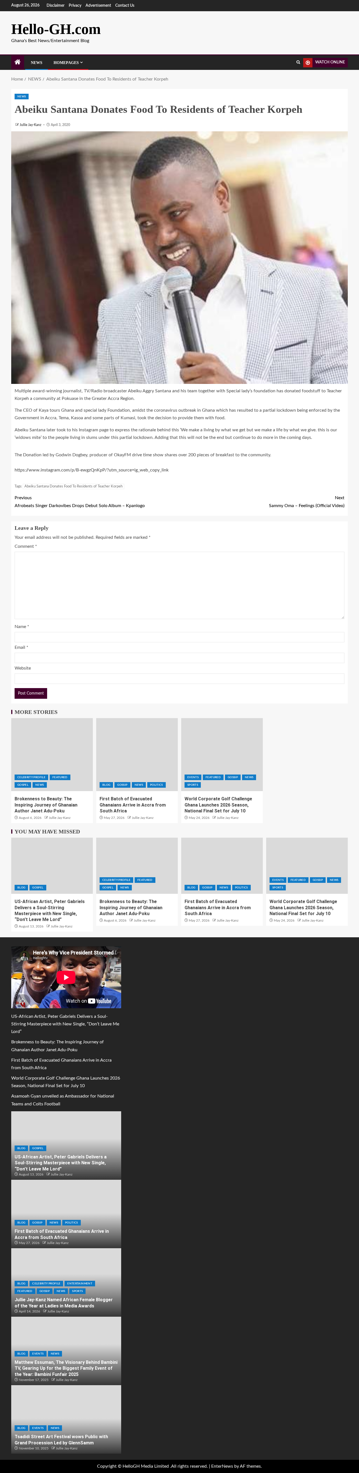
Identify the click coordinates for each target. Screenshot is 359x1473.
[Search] (298, 62)
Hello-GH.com (56, 29)
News (36, 63)
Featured (60, 777)
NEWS (21, 96)
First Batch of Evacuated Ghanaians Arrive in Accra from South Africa (133, 805)
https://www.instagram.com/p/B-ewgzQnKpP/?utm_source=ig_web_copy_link (92, 470)
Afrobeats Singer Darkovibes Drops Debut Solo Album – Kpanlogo (80, 502)
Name (22, 626)
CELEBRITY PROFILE (31, 777)
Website (23, 668)
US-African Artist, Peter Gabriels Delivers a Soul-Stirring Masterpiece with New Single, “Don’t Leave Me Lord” (65, 1024)
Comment (26, 546)
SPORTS (192, 785)
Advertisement (98, 6)
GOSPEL (22, 785)
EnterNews (222, 1466)
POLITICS (156, 785)
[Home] (18, 62)
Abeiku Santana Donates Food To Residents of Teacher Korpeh (73, 486)
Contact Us (124, 6)
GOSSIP (122, 785)
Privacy (75, 6)
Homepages (66, 63)
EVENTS (193, 777)
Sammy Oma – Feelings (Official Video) (306, 502)
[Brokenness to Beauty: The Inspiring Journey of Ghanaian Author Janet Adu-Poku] (52, 754)
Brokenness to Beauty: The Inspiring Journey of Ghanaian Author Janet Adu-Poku (46, 805)
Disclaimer (56, 6)
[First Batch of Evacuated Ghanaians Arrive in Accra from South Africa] (137, 754)
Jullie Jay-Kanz (31, 125)
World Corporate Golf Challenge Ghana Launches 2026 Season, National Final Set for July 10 (218, 805)
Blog (106, 785)
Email (21, 647)
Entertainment (79, 1283)
